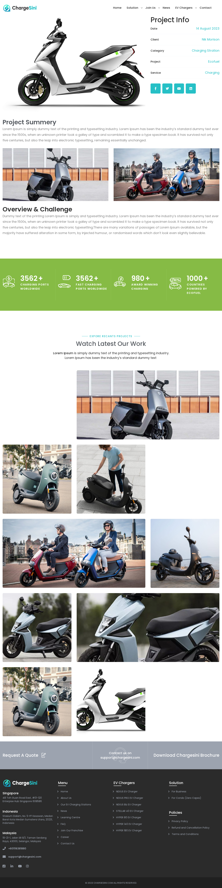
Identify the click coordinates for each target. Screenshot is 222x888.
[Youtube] (179, 88)
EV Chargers (184, 8)
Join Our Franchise (72, 830)
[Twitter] (167, 88)
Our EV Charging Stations (76, 804)
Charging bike (37, 704)
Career (65, 837)
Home (117, 8)
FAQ (63, 824)
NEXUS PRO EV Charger (129, 798)
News (166, 8)
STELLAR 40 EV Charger (129, 811)
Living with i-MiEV (148, 407)
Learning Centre (70, 817)
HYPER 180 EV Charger (129, 830)
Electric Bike (111, 704)
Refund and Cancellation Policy (191, 827)
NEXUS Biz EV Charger (128, 804)
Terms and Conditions (185, 834)
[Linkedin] (191, 88)
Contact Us (67, 843)
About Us (66, 798)
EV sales (37, 482)
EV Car (37, 476)
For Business (179, 791)
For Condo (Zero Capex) (186, 798)
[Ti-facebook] (156, 88)
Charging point (148, 627)
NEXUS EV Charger (127, 791)
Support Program (37, 630)
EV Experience (185, 553)
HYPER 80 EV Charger (128, 817)
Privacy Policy (180, 821)
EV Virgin (111, 482)
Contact (206, 8)
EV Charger (148, 402)
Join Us (150, 8)
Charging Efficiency (74, 553)
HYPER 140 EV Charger (129, 824)
